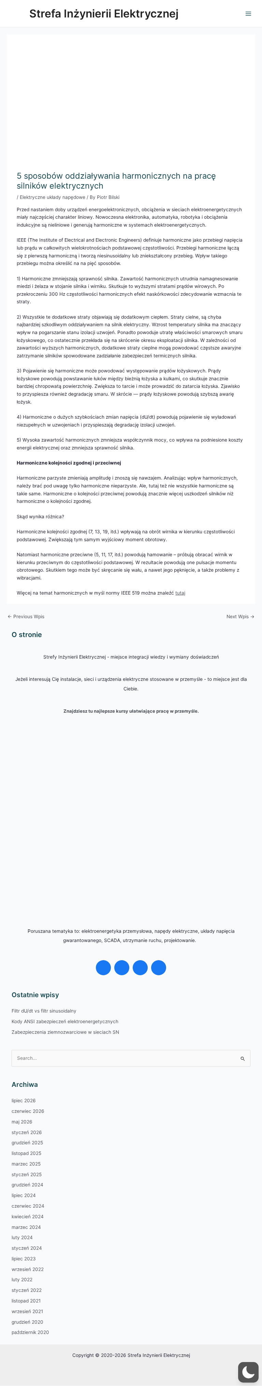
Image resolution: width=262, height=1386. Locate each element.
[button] (248, 1372)
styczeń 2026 (27, 1132)
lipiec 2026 (24, 1100)
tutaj (180, 593)
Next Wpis (240, 616)
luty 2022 (22, 1279)
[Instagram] (122, 967)
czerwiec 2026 (28, 1111)
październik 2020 (30, 1332)
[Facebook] (103, 967)
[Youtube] (140, 967)
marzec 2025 (26, 1164)
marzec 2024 (26, 1227)
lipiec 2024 (24, 1195)
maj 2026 (22, 1121)
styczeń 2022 (27, 1290)
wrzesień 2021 (27, 1311)
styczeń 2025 (27, 1174)
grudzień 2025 (27, 1142)
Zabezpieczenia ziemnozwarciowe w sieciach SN (65, 1032)
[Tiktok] (158, 967)
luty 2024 (22, 1237)
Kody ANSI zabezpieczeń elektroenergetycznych (65, 1021)
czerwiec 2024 (28, 1206)
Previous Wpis (26, 616)
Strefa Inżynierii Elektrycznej (103, 13)
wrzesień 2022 (28, 1269)
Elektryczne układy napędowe (52, 197)
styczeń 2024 (27, 1248)
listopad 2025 (26, 1153)
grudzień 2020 (27, 1322)
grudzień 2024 (27, 1184)
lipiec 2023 (24, 1258)
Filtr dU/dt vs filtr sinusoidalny (44, 1011)
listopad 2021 (26, 1301)
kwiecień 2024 (28, 1216)
